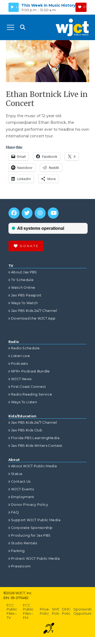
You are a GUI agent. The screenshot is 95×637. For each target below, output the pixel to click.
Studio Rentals (24, 543)
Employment (22, 497)
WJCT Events (22, 489)
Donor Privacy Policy (29, 505)
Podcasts (19, 364)
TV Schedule (22, 280)
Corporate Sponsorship (32, 528)
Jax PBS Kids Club (26, 430)
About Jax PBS (24, 272)
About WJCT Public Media (34, 466)
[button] (10, 27)
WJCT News (21, 379)
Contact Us (21, 481)
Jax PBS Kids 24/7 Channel (34, 311)
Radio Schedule (25, 348)
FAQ (15, 512)
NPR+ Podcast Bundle (30, 371)
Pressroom (21, 566)
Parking (18, 551)
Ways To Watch (24, 303)
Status (16, 474)
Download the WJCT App (33, 318)
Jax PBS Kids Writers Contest (36, 446)
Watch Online (23, 288)
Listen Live (20, 356)
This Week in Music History (48, 5)
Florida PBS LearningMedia (35, 438)
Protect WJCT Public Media (35, 558)
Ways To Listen (24, 402)
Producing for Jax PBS (30, 535)
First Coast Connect (28, 387)
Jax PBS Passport (26, 295)
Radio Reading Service (31, 394)
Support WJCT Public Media (35, 520)
